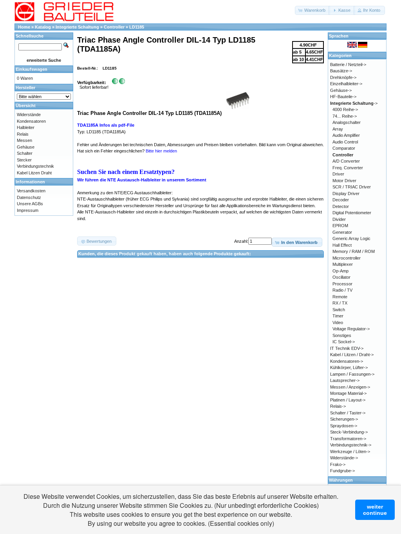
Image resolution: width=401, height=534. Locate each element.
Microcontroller (346, 258)
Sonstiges (341, 335)
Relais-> (338, 406)
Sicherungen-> (344, 419)
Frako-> (337, 464)
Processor (342, 283)
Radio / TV (342, 290)
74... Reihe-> (344, 116)
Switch (338, 309)
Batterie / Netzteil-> (348, 64)
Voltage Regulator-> (351, 328)
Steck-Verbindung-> (349, 432)
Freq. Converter (347, 167)
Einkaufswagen (31, 69)
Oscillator (341, 277)
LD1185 (136, 27)
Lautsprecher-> (344, 380)
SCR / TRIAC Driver (351, 187)
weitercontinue (375, 510)
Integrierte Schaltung (77, 27)
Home (24, 27)
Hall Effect (342, 245)
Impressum (27, 210)
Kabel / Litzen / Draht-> (352, 354)
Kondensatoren (31, 121)
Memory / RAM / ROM (353, 251)
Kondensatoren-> (346, 361)
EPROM (340, 225)
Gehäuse (25, 147)
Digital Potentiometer (351, 212)
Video (337, 322)
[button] (312, 10)
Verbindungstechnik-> (350, 445)
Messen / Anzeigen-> (350, 387)
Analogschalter (346, 122)
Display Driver (345, 193)
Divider (339, 219)
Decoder (340, 199)
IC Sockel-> (343, 341)
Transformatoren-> (348, 438)
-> (354, 103)
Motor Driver (344, 180)
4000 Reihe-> (345, 109)
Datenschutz (29, 197)
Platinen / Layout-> (347, 400)
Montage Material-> (348, 393)
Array (337, 129)
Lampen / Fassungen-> (352, 374)
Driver (338, 174)
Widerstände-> (344, 457)
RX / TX (339, 303)
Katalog (43, 27)
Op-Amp (340, 271)
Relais (23, 134)
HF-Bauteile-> (343, 96)
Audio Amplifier (346, 135)
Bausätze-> (341, 70)
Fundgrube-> (342, 470)
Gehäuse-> (341, 90)
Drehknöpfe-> (343, 77)
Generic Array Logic (351, 238)
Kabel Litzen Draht (34, 172)
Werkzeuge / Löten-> (350, 451)
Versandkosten (31, 190)
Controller (114, 27)
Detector (340, 206)
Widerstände (29, 114)
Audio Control (345, 142)
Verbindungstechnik (35, 166)
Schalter (25, 153)
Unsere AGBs (30, 203)
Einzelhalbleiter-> (346, 83)
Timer (337, 316)
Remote (339, 296)
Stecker (24, 160)
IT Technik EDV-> (346, 348)
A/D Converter (346, 161)
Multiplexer (342, 264)
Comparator (343, 148)
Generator (342, 232)
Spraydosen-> (343, 425)
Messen (24, 140)
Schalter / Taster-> (347, 412)
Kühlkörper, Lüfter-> (349, 367)
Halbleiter (25, 127)
